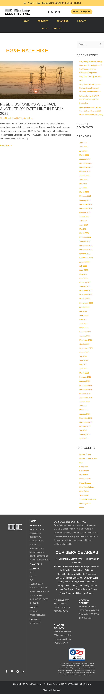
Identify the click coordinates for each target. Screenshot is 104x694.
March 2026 (84, 155)
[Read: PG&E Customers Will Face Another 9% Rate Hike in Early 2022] (36, 80)
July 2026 (83, 143)
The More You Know (87, 499)
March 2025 (84, 192)
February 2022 (85, 332)
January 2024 (84, 241)
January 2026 (84, 159)
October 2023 (84, 254)
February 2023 (85, 282)
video (81, 508)
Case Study (84, 471)
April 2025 (83, 188)
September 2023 (86, 258)
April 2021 (83, 369)
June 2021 (83, 360)
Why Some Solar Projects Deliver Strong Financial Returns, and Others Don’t (89, 88)
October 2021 (84, 344)
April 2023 (83, 278)
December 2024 (85, 204)
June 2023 (83, 270)
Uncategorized (85, 503)
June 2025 (83, 180)
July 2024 (83, 221)
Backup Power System (88, 458)
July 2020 (83, 406)
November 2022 (85, 295)
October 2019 (84, 426)
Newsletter (10, 118)
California (76, 563)
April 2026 (83, 151)
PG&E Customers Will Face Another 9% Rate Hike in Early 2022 (32, 109)
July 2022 (83, 311)
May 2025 (83, 184)
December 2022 (85, 291)
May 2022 (83, 319)
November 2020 (85, 389)
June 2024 (83, 225)
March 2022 (84, 328)
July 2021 (83, 356)
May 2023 (83, 274)
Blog (2, 118)
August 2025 (84, 176)
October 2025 (84, 171)
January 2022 (84, 336)
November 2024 (85, 208)
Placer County (85, 479)
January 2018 (84, 434)
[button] (6, 671)
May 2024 (83, 229)
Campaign (83, 466)
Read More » (6, 146)
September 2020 (86, 397)
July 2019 (83, 430)
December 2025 (85, 163)
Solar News (84, 491)
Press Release (85, 483)
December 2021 (85, 340)
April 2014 (83, 439)
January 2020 (84, 414)
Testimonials (84, 495)
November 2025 (85, 167)
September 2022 (86, 303)
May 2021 (83, 365)
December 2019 (85, 418)
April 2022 (83, 324)
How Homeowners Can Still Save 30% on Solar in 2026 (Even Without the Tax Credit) (91, 111)
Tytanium (57, 690)
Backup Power (85, 454)
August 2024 (84, 217)
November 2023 (85, 249)
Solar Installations (86, 487)
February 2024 (85, 237)
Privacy (87, 684)
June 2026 (83, 147)
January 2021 (84, 381)
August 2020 (84, 402)
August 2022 (84, 307)
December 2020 (85, 385)
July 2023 (83, 266)
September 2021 (86, 348)
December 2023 (85, 245)
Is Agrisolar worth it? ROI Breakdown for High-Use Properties (89, 99)
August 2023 (84, 262)
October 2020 (84, 393)
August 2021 (84, 352)
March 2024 (84, 233)
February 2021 (85, 377)
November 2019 (85, 422)
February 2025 (85, 196)
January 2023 (84, 286)
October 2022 (84, 299)
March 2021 (84, 373)
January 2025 (84, 200)
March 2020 (84, 410)
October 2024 (84, 213)
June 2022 (83, 315)
